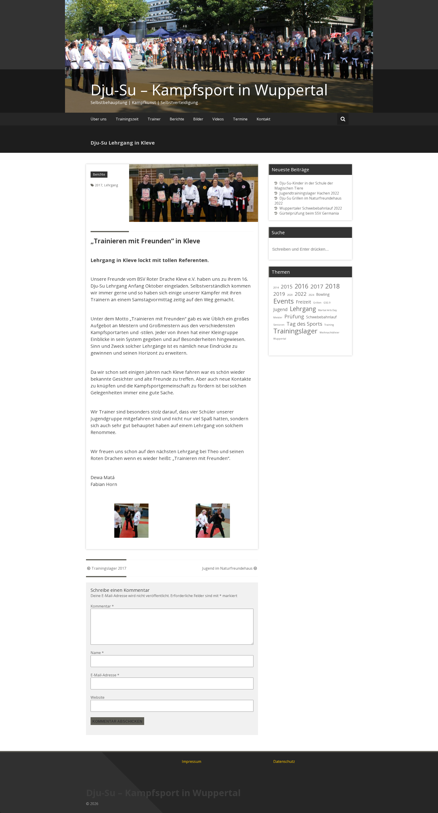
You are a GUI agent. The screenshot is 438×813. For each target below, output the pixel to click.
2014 (276, 287)
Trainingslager (295, 330)
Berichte (177, 119)
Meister (277, 317)
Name (97, 652)
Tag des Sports (304, 323)
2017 (98, 185)
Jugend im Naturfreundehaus (227, 568)
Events (283, 301)
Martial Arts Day (327, 310)
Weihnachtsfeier (329, 332)
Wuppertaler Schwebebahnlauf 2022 (310, 208)
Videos (218, 119)
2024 (311, 294)
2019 (279, 293)
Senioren (278, 324)
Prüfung (294, 316)
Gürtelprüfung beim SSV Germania (309, 213)
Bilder (198, 119)
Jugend (280, 309)
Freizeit (303, 302)
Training (329, 324)
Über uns (99, 119)
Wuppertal (279, 338)
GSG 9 (327, 302)
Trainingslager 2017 (108, 568)
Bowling (323, 294)
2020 (290, 294)
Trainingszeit (127, 119)
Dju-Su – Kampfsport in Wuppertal (209, 90)
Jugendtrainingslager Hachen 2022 (309, 193)
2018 (332, 286)
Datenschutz (284, 761)
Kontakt (263, 119)
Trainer (154, 119)
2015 (287, 286)
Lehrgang (111, 185)
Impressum (191, 761)
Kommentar (102, 606)
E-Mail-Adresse (105, 675)
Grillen (317, 302)
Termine (240, 119)
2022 (301, 293)
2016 (301, 286)
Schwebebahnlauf (321, 316)
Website (97, 697)
